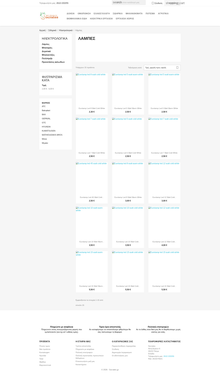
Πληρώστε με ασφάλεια (85, 349)
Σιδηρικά (118, 13)
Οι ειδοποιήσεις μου (120, 356)
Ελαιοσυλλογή (102, 13)
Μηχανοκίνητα (134, 13)
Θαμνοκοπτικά (45, 365)
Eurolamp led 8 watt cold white (92, 108)
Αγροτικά (163, 13)
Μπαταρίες (47, 48)
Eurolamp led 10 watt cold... (128, 242)
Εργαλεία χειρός (125, 19)
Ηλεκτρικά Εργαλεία (101, 19)
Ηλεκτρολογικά (54, 38)
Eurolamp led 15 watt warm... (91, 286)
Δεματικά (46, 51)
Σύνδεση (115, 349)
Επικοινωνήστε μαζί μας (85, 361)
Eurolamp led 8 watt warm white (128, 197)
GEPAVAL (46, 118)
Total (41, 359)
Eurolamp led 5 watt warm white (128, 108)
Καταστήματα (81, 364)
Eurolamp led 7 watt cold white (92, 153)
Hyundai (42, 356)
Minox (44, 139)
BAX (44, 114)
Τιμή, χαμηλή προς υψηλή (161, 67)
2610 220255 (62, 3)
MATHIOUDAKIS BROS (52, 135)
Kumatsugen (44, 352)
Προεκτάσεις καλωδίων (53, 62)
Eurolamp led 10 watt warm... (91, 242)
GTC (44, 123)
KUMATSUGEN (48, 131)
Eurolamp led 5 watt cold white (128, 153)
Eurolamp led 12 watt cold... (164, 197)
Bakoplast (46, 110)
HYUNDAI (46, 127)
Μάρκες (46, 103)
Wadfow (42, 362)
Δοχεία (71, 13)
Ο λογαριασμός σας (122, 341)
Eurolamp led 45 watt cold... (92, 197)
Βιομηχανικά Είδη (77, 19)
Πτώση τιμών (44, 346)
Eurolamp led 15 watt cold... (128, 286)
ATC (44, 106)
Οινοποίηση (84, 13)
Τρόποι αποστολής (83, 346)
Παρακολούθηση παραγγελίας (124, 346)
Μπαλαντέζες (48, 55)
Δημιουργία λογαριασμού (122, 352)
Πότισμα (150, 13)
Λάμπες (45, 44)
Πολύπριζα (47, 58)
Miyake (45, 143)
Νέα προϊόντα (44, 349)
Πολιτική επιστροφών (84, 352)
